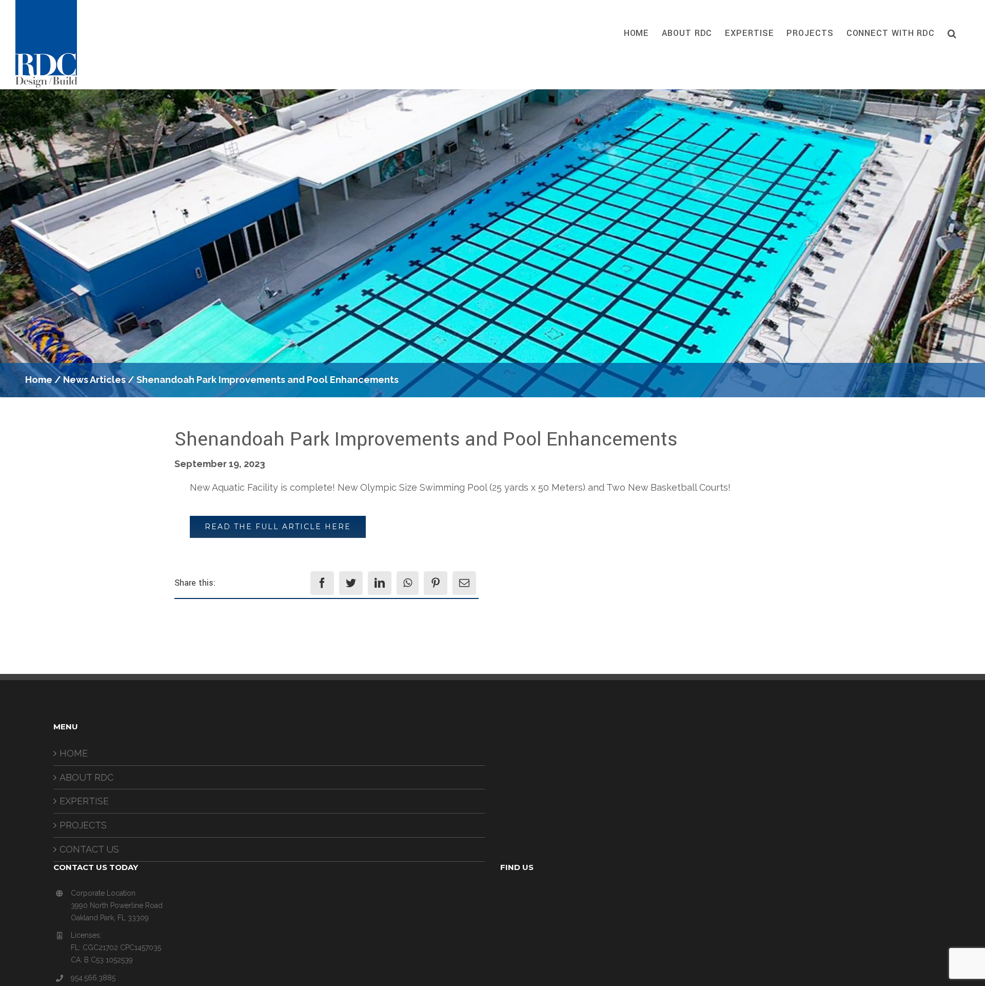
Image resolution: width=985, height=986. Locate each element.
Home (38, 379)
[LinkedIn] (379, 583)
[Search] (952, 33)
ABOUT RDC (86, 777)
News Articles (94, 379)
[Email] (464, 583)
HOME (74, 753)
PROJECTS (83, 825)
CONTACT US (89, 849)
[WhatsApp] (408, 583)
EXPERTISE (84, 801)
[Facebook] (322, 583)
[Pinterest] (435, 583)
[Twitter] (351, 583)
